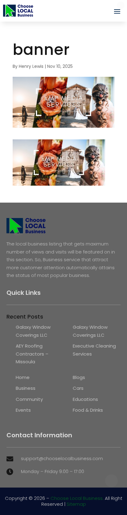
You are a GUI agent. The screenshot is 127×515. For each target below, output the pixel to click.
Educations (85, 399)
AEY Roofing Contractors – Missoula (32, 354)
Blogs (79, 377)
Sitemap (76, 504)
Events (23, 410)
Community (29, 399)
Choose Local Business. (77, 498)
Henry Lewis (31, 66)
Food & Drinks (88, 410)
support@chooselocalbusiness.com (62, 458)
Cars (78, 388)
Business (25, 388)
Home (23, 377)
